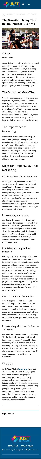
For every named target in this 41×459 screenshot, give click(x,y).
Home (3, 14)
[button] (23, 4)
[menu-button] (28, 4)
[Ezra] (3, 53)
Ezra (9, 54)
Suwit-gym (23, 369)
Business (9, 14)
